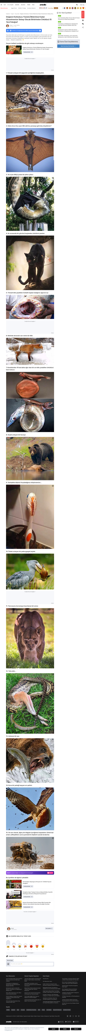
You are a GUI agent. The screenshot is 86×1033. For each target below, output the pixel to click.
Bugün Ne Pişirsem (57, 1009)
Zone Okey (50, 8)
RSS (59, 1016)
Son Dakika (49, 1009)
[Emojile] (72, 8)
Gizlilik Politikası (20, 1016)
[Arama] (77, 5)
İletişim (35, 1016)
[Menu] (1, 4)
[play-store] (68, 1022)
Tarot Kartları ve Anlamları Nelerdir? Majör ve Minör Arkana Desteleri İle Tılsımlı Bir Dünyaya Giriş (70, 980)
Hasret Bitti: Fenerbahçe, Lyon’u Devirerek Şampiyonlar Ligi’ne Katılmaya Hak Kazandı (68, 36)
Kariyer (38, 1016)
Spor (59, 15)
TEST (5, 4)
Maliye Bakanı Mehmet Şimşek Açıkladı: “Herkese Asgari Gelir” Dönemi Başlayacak (32, 989)
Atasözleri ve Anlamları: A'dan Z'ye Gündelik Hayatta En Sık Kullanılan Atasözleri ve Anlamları (50, 999)
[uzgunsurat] (83, 8)
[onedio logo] (43, 5)
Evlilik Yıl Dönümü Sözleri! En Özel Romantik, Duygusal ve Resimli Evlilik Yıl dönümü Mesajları (51, 985)
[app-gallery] (76, 1022)
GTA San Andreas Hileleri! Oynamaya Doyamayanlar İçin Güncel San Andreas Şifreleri (70, 1001)
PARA (33, 4)
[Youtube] (76, 1016)
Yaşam (12, 13)
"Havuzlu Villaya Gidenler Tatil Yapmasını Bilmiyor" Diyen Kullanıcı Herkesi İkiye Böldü (32, 980)
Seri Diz (56, 8)
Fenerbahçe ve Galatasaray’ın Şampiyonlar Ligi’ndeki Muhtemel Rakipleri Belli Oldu (68, 24)
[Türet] (64, 8)
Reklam (32, 1016)
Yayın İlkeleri (52, 1016)
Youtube (23, 1009)
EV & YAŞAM (10, 4)
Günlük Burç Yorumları (31, 1009)
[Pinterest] (79, 1016)
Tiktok (43, 1009)
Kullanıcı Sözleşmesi (45, 1016)
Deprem (13, 1009)
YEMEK (28, 4)
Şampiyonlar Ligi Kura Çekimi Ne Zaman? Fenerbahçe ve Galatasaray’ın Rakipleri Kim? (68, 30)
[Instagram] (67, 1016)
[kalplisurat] (80, 8)
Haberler (8, 13)
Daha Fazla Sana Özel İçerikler (68, 46)
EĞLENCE (23, 4)
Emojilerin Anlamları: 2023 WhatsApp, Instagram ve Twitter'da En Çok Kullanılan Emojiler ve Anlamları (51, 995)
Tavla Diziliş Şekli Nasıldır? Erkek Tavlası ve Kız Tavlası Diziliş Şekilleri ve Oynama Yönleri (51, 1002)
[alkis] (78, 8)
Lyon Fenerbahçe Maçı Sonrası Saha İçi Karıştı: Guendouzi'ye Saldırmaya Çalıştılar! (69, 18)
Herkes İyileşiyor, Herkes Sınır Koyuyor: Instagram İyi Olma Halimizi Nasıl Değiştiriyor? (14, 997)
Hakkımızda (8, 1016)
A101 (39, 1009)
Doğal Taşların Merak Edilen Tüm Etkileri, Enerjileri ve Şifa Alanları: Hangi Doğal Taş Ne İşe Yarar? (51, 992)
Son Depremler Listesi (47, 981)
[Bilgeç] (67, 8)
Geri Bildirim (13, 1016)
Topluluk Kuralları (26, 1016)
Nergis (15, 25)
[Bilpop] (70, 8)
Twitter (8, 1009)
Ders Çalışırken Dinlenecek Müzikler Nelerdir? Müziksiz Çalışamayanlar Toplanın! (69, 990)
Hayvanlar (17, 13)
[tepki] (8, 946)
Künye (56, 1016)
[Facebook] (70, 1016)
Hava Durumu (46, 978)
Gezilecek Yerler (66, 1009)
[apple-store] (61, 1022)
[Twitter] (73, 1016)
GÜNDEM (17, 4)
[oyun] (75, 8)
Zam (18, 1009)
